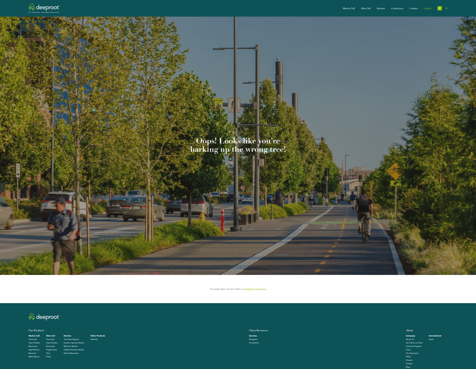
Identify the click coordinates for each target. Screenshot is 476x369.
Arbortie (94, 339)
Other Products (97, 336)
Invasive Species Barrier (74, 343)
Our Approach (412, 353)
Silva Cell (366, 8)
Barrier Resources (71, 353)
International (435, 336)
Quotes (427, 8)
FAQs (48, 357)
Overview (33, 339)
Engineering (51, 350)
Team (408, 350)
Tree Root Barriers (71, 339)
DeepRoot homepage (255, 289)
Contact (414, 8)
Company (410, 336)
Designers (253, 339)
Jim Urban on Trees (414, 343)
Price (48, 353)
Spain (431, 339)
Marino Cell (349, 8)
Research (32, 353)
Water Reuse (34, 357)
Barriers (381, 8)
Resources (33, 346)
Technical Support (413, 346)
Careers (409, 360)
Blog (408, 367)
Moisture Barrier (71, 346)
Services (253, 336)
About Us (410, 339)
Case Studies (34, 343)
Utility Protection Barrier (74, 350)
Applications (34, 350)
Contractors (397, 8)
